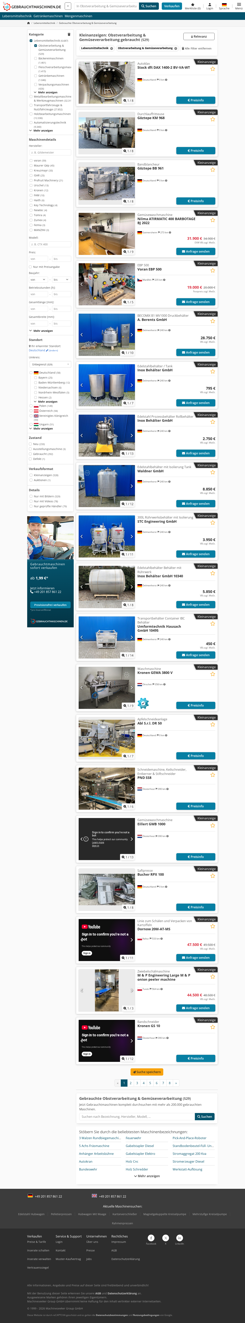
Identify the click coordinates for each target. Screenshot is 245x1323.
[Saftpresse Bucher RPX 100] (107, 890)
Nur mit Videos (46, 501)
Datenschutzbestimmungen (112, 1315)
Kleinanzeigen (46, 475)
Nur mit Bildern (47, 496)
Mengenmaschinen (78, 16)
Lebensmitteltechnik (17, 16)
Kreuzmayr (43, 170)
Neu (39, 444)
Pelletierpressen (61, 1214)
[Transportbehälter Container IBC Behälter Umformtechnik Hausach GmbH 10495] (107, 637)
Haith (39, 200)
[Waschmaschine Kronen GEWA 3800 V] (107, 688)
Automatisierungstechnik (50, 124)
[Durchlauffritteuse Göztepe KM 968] (107, 133)
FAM (39, 195)
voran (40, 160)
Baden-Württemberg (54, 382)
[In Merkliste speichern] (212, 68)
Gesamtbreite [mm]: (42, 317)
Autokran (85, 1161)
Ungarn (46, 424)
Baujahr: (34, 273)
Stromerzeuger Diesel (188, 1161)
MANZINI (41, 230)
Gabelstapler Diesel (140, 1146)
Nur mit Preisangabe (46, 267)
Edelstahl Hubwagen (31, 1214)
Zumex (40, 220)
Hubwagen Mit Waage (92, 1214)
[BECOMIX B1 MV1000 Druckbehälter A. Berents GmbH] (107, 335)
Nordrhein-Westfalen (53, 392)
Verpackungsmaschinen (53, 86)
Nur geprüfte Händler (50, 506)
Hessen (44, 397)
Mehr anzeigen (148, 1176)
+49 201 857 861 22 (48, 1196)
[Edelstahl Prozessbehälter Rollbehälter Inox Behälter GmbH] (107, 436)
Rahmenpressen (122, 1223)
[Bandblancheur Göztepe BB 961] (107, 183)
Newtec (40, 210)
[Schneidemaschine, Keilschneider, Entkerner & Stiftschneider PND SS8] (107, 789)
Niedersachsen (49, 387)
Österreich (48, 411)
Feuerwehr (133, 1138)
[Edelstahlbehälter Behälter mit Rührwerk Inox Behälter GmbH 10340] (107, 587)
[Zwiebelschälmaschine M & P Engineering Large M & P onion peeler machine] (107, 990)
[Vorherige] (81, 82)
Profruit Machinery (48, 180)
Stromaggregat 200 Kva (189, 1154)
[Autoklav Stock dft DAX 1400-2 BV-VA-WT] (107, 83)
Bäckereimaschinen (51, 60)
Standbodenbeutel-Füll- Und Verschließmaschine (208, 1146)
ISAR (39, 175)
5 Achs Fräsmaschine (94, 1146)
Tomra (40, 215)
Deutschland (43, 350)
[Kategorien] (68, 6)
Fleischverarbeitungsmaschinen (58, 69)
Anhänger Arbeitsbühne (96, 1154)
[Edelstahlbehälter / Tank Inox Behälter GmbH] (107, 385)
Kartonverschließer (125, 1214)
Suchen (150, 6)
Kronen (41, 190)
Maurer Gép (44, 165)
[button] (239, 6)
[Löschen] (111, 48)
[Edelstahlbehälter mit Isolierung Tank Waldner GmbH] (107, 486)
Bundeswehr (88, 1169)
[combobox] (50, 364)
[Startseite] (28, 23)
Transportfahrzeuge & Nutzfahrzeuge (48, 107)
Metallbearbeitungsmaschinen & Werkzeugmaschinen (53, 99)
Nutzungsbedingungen (146, 1315)
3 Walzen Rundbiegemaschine (100, 1138)
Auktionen (42, 480)
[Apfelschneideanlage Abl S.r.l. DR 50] (107, 738)
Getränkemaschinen (48, 16)
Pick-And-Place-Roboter (190, 1138)
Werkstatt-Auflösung (187, 1169)
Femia (39, 225)
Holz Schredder (137, 1169)
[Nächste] (131, 82)
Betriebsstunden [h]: (42, 287)
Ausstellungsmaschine (49, 449)
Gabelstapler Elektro (140, 1154)
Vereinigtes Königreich (51, 418)
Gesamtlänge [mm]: (41, 302)
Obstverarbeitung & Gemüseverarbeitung (52, 50)
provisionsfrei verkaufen (50, 605)
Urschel (41, 185)
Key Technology (45, 205)
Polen (45, 406)
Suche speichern (148, 1072)
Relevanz (200, 36)
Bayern (45, 377)
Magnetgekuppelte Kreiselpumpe (164, 1214)
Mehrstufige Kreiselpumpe (210, 1214)
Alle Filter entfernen (198, 48)
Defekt (39, 459)
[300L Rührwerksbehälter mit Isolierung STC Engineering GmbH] (107, 536)
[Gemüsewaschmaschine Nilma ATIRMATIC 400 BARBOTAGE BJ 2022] (107, 234)
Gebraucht (43, 454)
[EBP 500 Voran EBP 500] (107, 284)
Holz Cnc (132, 1161)
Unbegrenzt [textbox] (42, 364)
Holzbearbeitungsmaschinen (52, 116)
